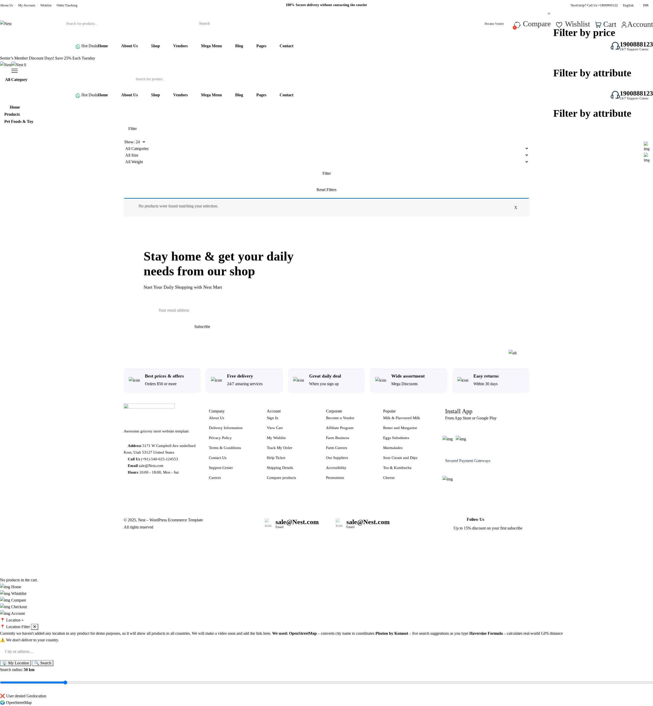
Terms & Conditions (225, 448)
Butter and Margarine (400, 428)
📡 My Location (15, 663)
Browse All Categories (33, 46)
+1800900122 (608, 5)
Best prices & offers (164, 376)
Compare (18, 600)
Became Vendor (495, 24)
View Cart (275, 428)
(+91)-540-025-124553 (159, 459)
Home (15, 587)
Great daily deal (325, 376)
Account (17, 613)
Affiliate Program (340, 428)
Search (204, 23)
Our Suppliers (337, 458)
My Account (26, 5)
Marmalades (393, 448)
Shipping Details (280, 468)
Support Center (221, 468)
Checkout (18, 607)
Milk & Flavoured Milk (401, 418)
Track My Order (279, 448)
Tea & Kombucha (397, 468)
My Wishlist (276, 438)
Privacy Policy (220, 438)
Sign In (272, 418)
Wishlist (46, 5)
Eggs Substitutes (396, 438)
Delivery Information (226, 428)
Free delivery (240, 376)
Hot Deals (89, 46)
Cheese (389, 478)
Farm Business (337, 438)
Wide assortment (408, 376)
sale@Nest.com (151, 466)
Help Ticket (276, 458)
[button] (326, 620)
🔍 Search (42, 663)
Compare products (281, 478)
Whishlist (18, 593)
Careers (215, 478)
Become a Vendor (340, 418)
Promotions (335, 478)
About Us (6, 5)
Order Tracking (67, 5)
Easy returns (486, 376)
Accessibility (336, 468)
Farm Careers (336, 448)
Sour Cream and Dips (400, 458)
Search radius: (17, 669)
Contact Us (218, 458)
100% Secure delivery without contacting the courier (326, 5)
